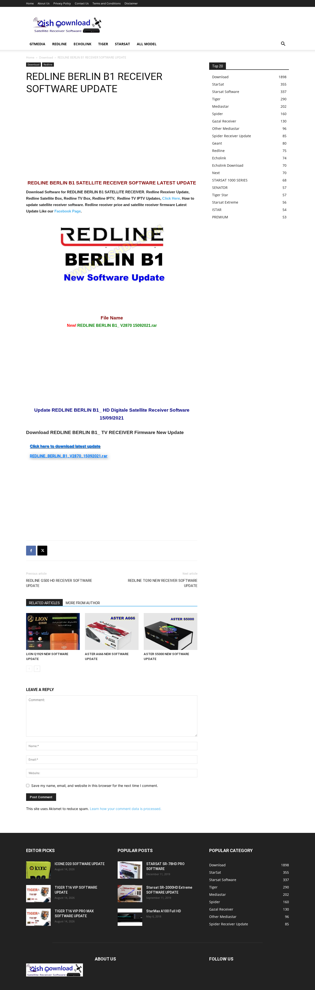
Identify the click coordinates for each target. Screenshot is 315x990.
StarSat (122, 44)
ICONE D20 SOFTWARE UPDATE (80, 864)
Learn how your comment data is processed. (125, 809)
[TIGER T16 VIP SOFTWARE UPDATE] (38, 893)
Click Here (171, 198)
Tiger (103, 44)
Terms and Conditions (107, 3)
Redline (59, 44)
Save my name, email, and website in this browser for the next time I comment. (94, 785)
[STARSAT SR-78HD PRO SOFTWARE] (130, 870)
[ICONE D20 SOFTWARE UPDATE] (38, 870)
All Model (147, 44)
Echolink (82, 44)
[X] (42, 550)
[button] (283, 44)
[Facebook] (31, 550)
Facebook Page (67, 211)
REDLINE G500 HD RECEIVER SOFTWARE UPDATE (59, 583)
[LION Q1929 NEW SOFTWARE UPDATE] (53, 631)
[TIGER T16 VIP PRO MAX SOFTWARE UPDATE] (38, 917)
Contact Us (82, 3)
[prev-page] (29, 669)
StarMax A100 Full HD (163, 911)
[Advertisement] (199, 25)
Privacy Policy (62, 3)
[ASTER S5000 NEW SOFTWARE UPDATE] (170, 631)
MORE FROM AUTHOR (83, 603)
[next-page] (37, 669)
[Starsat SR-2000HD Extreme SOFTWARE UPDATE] (130, 893)
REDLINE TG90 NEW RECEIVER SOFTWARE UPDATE (162, 583)
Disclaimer (131, 3)
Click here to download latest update (65, 446)
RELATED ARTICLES (44, 603)
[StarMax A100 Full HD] (130, 917)
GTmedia (37, 44)
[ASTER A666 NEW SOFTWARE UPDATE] (112, 631)
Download (46, 57)
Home (30, 3)
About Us (43, 3)
